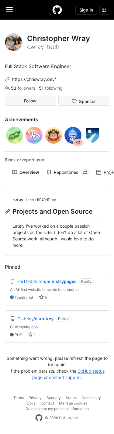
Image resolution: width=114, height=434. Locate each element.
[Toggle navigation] (9, 9)
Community (91, 397)
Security (54, 397)
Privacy (35, 397)
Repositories (70, 172)
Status (71, 397)
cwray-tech (23, 200)
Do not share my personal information (57, 408)
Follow (30, 100)
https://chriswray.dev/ (34, 79)
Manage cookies (73, 403)
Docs (31, 403)
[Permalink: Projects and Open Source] (8, 211)
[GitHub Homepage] (39, 418)
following (51, 88)
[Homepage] (57, 10)
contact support (65, 377)
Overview (29, 172)
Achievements (21, 119)
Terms (18, 397)
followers (23, 88)
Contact (47, 403)
